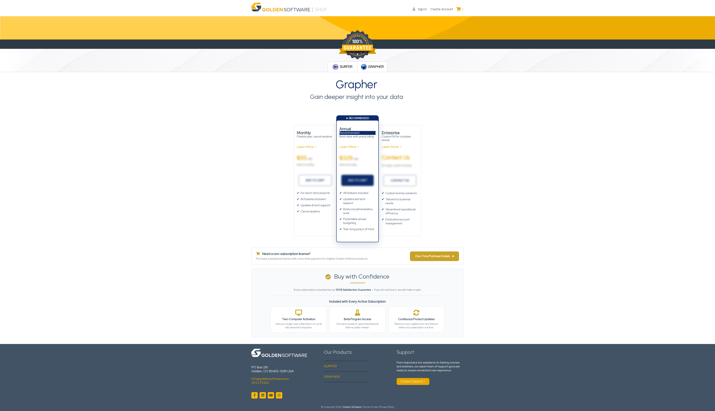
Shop (321, 9)
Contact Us (400, 180)
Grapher (376, 67)
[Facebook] (254, 395)
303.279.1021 (260, 383)
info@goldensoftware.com (270, 379)
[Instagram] (279, 395)
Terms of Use (370, 407)
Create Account (441, 9)
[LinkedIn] (263, 395)
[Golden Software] (280, 9)
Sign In (422, 9)
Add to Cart (315, 180)
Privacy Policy (386, 407)
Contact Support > (413, 381)
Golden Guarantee (357, 45)
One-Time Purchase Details (432, 256)
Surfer (346, 67)
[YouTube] (271, 395)
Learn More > (307, 147)
